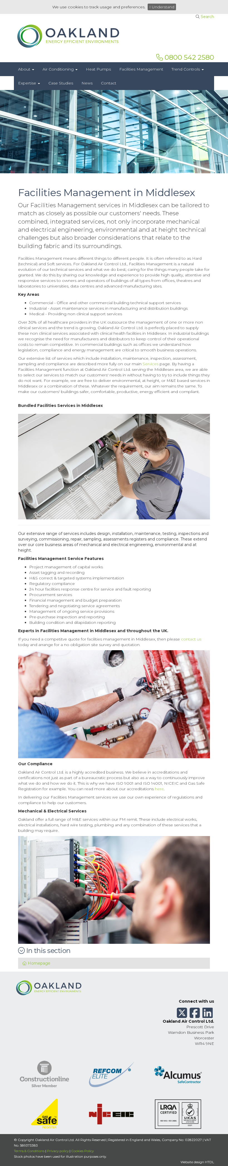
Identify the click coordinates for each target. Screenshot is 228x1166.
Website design (192, 1162)
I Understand (161, 6)
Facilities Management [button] (141, 69)
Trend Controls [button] (186, 69)
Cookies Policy (82, 1151)
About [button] (24, 69)
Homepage (38, 963)
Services (150, 363)
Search (207, 16)
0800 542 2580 (188, 57)
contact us (191, 639)
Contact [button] (108, 83)
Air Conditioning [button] (59, 69)
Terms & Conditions (29, 1151)
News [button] (87, 83)
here (159, 788)
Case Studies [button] (60, 83)
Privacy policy (58, 1151)
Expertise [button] (27, 83)
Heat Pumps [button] (98, 69)
